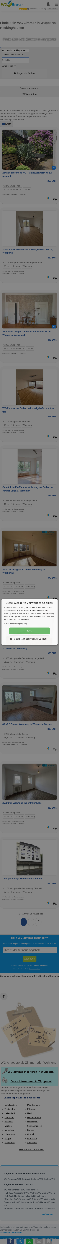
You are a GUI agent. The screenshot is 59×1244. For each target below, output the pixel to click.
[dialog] (30, 622)
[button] (29, 623)
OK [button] (29, 631)
